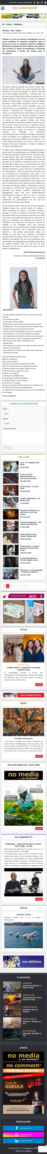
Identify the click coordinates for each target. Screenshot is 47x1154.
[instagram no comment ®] (42, 2)
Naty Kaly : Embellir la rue (32, 1034)
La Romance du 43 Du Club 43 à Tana (32, 999)
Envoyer (7, 448)
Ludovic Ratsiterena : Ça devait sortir (30, 499)
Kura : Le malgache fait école (29, 464)
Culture (9, 24)
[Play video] (23, 882)
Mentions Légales (23, 1151)
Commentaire (9, 428)
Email (5, 419)
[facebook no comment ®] (34, 2)
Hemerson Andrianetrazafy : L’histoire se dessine (31, 571)
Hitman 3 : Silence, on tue (32, 1022)
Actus (23, 629)
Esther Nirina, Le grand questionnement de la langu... (29, 548)
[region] (23, 676)
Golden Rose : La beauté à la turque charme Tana (23, 668)
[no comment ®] (45, 2)
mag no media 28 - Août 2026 (24, 765)
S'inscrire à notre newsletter (20, 2)
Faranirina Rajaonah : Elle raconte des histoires (30, 523)
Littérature (18, 24)
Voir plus (39, 684)
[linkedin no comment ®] (38, 2)
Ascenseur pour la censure (30, 1010)
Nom (5, 409)
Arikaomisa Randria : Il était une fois (32, 987)
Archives (24, 977)
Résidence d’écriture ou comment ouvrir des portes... (30, 512)
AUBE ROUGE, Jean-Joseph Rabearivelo (28, 535)
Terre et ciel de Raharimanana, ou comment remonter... (29, 476)
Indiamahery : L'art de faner (29, 487)
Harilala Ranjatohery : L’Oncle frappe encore (29, 559)
